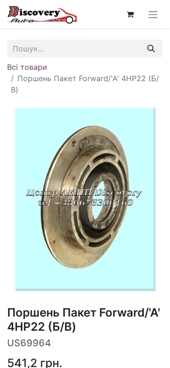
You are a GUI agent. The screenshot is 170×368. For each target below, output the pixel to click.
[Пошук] (151, 49)
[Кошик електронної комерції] (129, 14)
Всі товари (27, 67)
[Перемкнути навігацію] (153, 14)
